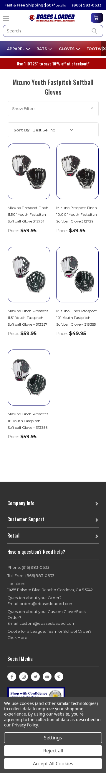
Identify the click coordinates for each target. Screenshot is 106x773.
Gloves (67, 49)
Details (60, 5)
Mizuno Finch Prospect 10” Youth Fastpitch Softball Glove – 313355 (76, 318)
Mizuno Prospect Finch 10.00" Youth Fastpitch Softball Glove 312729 (76, 214)
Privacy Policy (25, 725)
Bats (42, 49)
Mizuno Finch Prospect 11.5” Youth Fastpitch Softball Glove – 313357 (28, 318)
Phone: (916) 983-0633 (28, 567)
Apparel (16, 49)
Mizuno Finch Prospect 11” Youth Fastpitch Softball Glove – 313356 (28, 421)
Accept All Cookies (53, 763)
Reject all (53, 750)
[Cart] (97, 17)
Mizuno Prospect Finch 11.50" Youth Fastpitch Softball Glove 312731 (28, 214)
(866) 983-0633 (87, 5)
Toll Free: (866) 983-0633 (30, 575)
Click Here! (17, 637)
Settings (53, 737)
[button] (53, 108)
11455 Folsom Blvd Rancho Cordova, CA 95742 (50, 586)
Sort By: (22, 130)
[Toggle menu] (6, 16)
